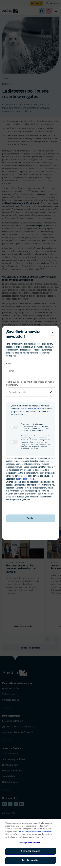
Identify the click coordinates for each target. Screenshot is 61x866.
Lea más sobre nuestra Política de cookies (35, 831)
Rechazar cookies (30, 851)
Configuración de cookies (30, 843)
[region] (30, 842)
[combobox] (30, 392)
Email (8, 363)
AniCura (24, 409)
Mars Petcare (34, 409)
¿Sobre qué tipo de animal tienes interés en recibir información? (30, 383)
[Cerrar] (52, 333)
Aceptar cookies (30, 860)
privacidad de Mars (26, 479)
